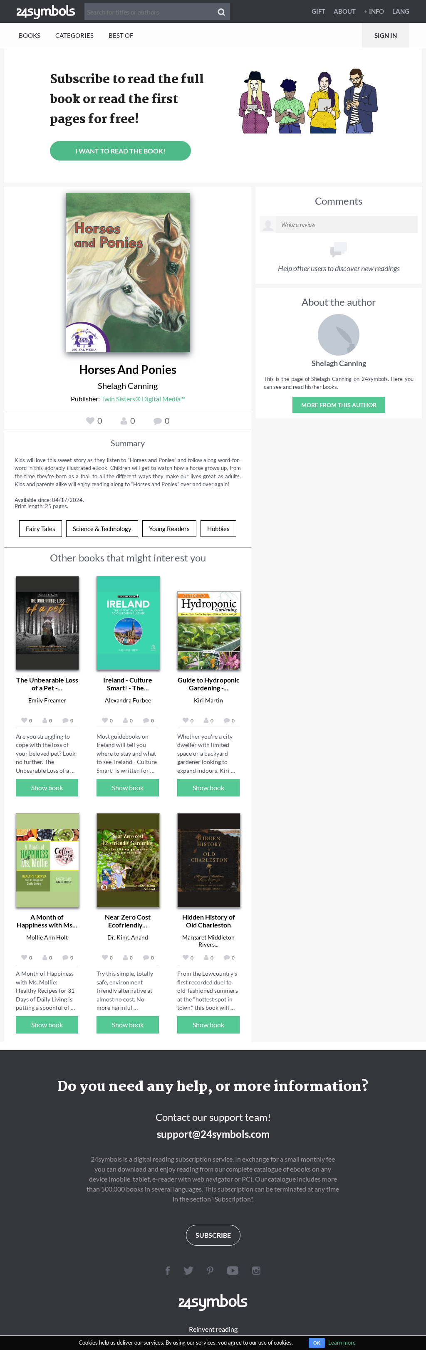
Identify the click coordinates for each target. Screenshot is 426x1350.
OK (316, 1342)
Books (29, 35)
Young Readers (169, 528)
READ (128, 269)
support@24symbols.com (213, 1134)
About (345, 11)
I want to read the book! (120, 151)
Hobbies (218, 528)
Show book (47, 787)
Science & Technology (102, 528)
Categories (74, 35)
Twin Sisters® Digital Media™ (143, 399)
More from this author (338, 404)
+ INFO (374, 11)
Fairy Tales (40, 528)
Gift (318, 11)
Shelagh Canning (128, 386)
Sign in (385, 35)
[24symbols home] (46, 11)
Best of (121, 35)
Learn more (342, 1342)
